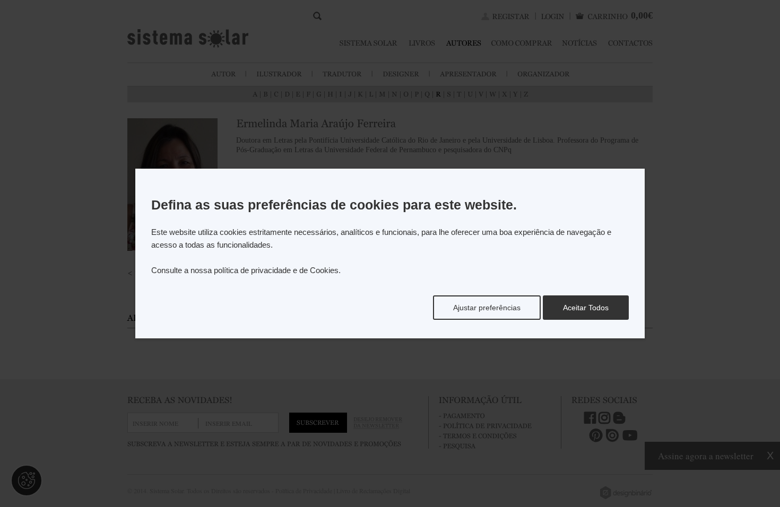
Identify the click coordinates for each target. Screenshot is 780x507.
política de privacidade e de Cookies (276, 270)
